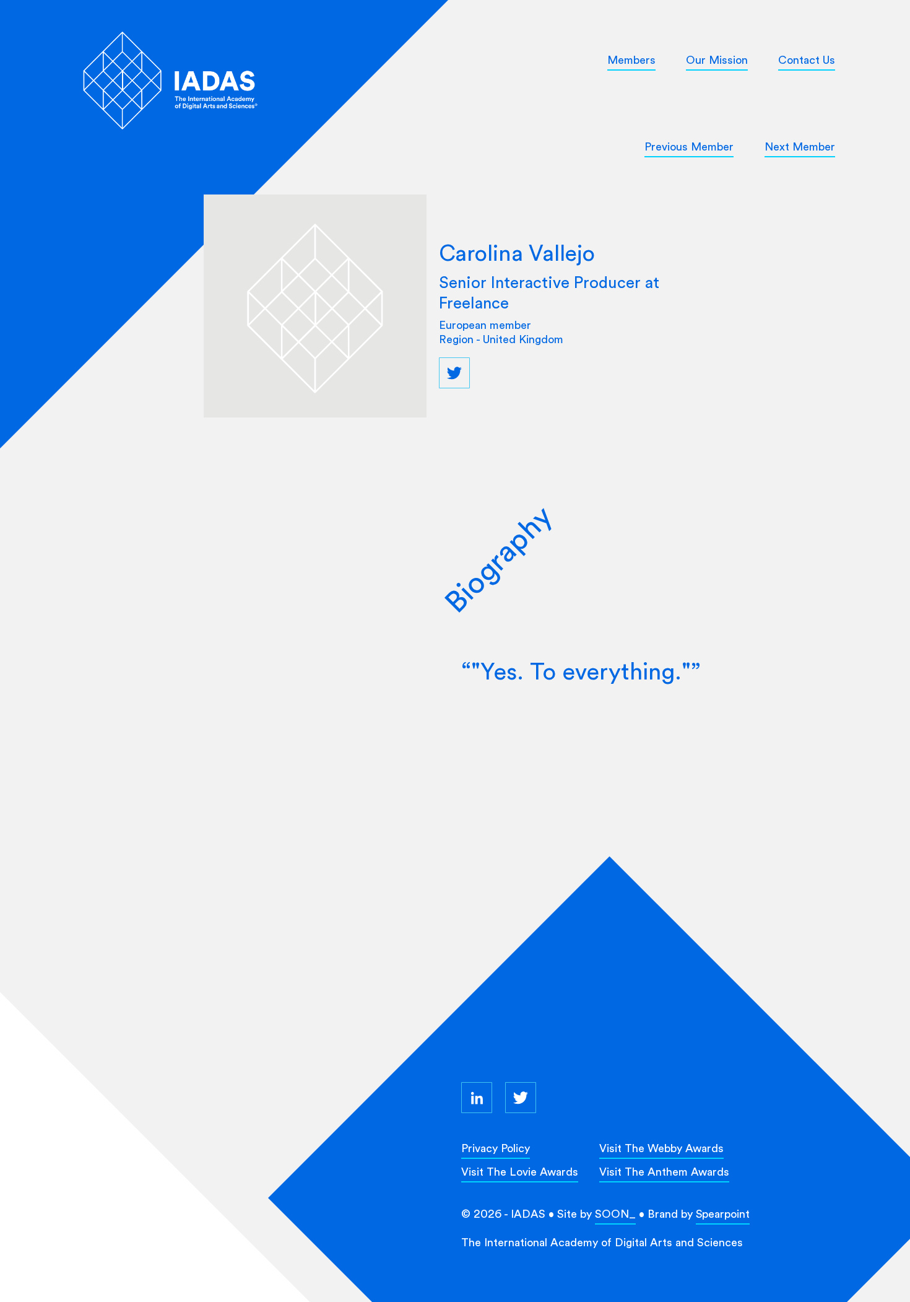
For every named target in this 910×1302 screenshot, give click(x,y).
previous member (689, 146)
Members (631, 60)
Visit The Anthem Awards (664, 1171)
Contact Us (806, 60)
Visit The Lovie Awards (519, 1171)
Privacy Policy (495, 1148)
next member (800, 146)
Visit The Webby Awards (661, 1148)
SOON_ (615, 1214)
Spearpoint (723, 1214)
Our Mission (717, 60)
